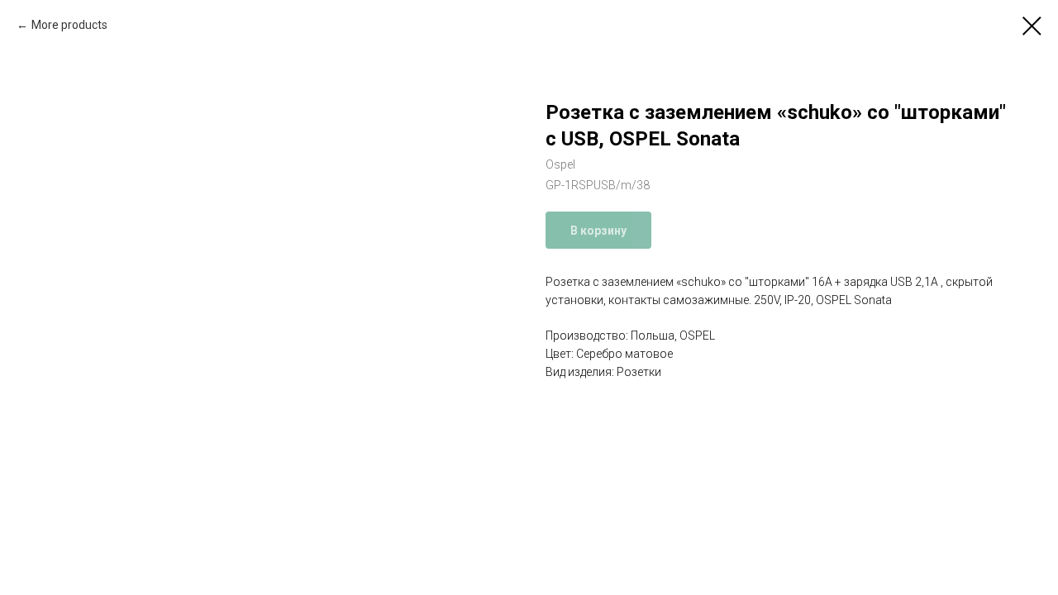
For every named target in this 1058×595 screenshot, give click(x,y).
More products (69, 24)
